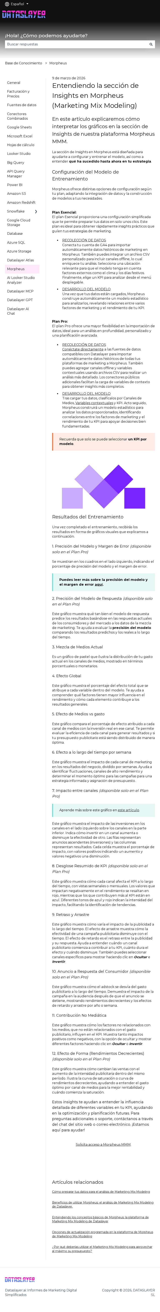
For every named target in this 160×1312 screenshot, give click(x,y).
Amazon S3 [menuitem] (16, 194)
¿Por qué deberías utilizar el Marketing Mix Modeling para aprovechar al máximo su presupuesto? (102, 1249)
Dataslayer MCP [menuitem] (20, 291)
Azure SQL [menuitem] (16, 243)
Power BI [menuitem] (14, 185)
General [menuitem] (13, 83)
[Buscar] (151, 44)
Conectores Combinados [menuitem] (17, 116)
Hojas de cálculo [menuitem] (20, 145)
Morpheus (58, 63)
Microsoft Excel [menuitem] (19, 136)
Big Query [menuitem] (15, 163)
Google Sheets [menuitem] (19, 127)
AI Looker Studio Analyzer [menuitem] (21, 280)
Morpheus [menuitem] (15, 269)
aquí (99, 584)
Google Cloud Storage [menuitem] (18, 222)
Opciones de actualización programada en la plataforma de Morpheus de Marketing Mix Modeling (102, 1234)
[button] (36, 211)
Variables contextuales (94, 403)
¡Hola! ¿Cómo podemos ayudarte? (46, 36)
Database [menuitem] (15, 234)
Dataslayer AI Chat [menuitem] (18, 311)
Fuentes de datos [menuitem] (21, 105)
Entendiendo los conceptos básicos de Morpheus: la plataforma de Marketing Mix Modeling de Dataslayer (100, 1219)
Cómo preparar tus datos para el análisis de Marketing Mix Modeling (101, 1192)
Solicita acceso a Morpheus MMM (103, 1145)
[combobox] (76, 44)
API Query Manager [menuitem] (16, 173)
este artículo (128, 810)
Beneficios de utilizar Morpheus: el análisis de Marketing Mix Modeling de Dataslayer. (103, 1205)
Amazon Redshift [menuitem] (21, 203)
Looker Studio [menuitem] (19, 154)
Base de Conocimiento (23, 63)
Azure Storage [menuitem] (19, 251)
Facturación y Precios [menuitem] (18, 93)
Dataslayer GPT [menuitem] (20, 300)
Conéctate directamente (83, 349)
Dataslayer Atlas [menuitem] (20, 260)
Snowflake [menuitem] (16, 211)
